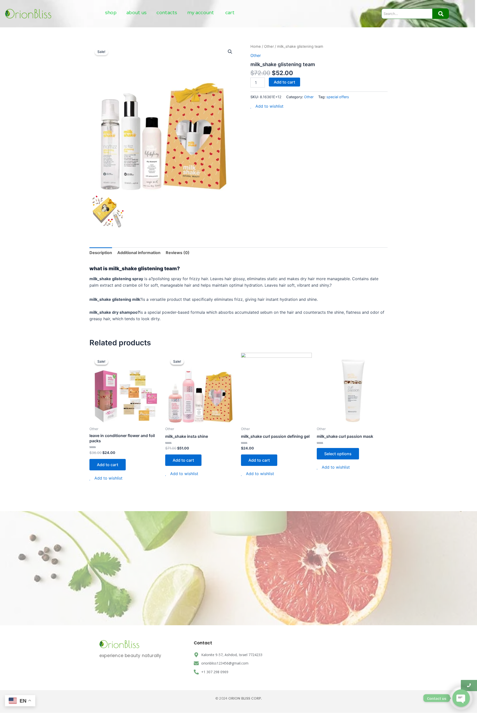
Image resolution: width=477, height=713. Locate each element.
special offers (337, 97)
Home (255, 46)
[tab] (100, 252)
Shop (111, 12)
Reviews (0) (178, 252)
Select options (338, 453)
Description (100, 252)
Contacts (167, 12)
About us (136, 12)
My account (200, 12)
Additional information (138, 252)
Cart (230, 12)
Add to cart (284, 82)
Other (269, 46)
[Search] (441, 13)
